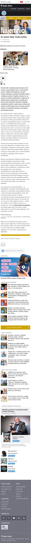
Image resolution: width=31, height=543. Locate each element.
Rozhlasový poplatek (22, 498)
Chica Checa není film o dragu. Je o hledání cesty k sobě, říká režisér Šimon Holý (18, 398)
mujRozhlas (4, 256)
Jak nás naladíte (21, 486)
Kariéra (18, 494)
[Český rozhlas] (6, 2)
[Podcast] (1, 84)
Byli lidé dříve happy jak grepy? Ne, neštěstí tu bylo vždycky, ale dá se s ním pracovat (19, 286)
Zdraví (3, 18)
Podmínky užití (20, 538)
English (27, 538)
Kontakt (18, 496)
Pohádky (12, 264)
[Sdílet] (4, 84)
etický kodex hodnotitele (22, 205)
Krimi (3, 264)
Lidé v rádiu (19, 491)
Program (13, 8)
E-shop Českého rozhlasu (11, 406)
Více (25, 18)
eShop (3, 494)
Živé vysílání (5, 271)
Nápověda (19, 489)
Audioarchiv (21, 8)
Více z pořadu (6, 333)
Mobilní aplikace (6, 509)
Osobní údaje (10, 538)
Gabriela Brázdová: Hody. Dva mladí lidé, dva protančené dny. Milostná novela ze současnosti (18, 302)
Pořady (18, 18)
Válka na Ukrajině (6, 486)
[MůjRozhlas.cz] (3, 49)
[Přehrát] (3, 78)
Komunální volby (6, 489)
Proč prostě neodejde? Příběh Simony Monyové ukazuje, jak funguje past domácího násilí (18, 317)
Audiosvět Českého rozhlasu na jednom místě (13, 278)
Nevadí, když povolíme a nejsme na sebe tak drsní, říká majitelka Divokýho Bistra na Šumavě (18, 361)
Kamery (28, 8)
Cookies (3, 538)
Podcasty (4, 506)
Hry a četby (5, 260)
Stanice (3, 491)
